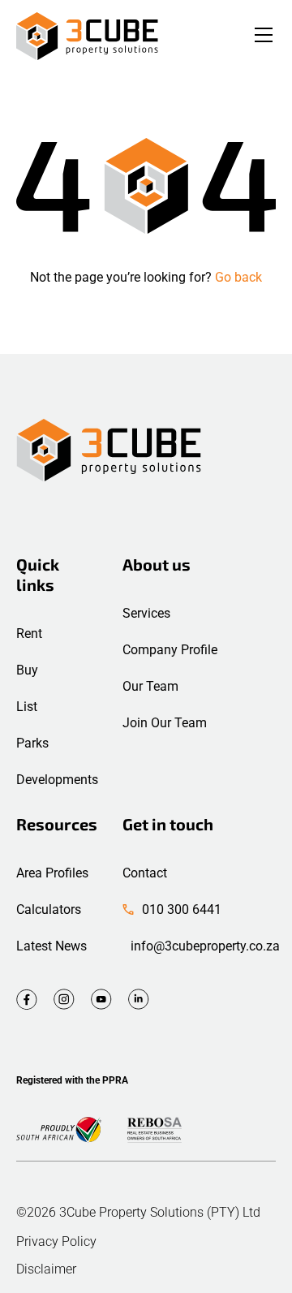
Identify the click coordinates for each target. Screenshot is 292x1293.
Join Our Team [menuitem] (164, 723)
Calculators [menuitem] (48, 909)
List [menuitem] (26, 706)
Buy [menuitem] (27, 670)
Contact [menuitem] (144, 873)
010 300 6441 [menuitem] (181, 909)
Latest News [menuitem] (51, 946)
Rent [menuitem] (29, 633)
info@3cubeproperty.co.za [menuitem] (205, 946)
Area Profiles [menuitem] (52, 873)
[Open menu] (263, 36)
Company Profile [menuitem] (169, 649)
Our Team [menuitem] (150, 686)
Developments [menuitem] (57, 779)
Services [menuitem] (146, 613)
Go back (238, 277)
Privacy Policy (56, 1242)
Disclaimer (46, 1269)
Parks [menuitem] (32, 743)
